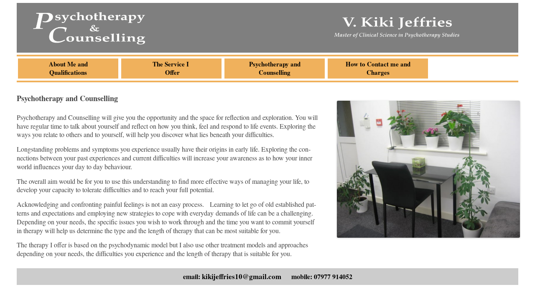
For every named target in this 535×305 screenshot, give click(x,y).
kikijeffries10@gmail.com (241, 276)
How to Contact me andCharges (378, 68)
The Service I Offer (172, 68)
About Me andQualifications (68, 68)
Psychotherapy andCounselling (275, 68)
